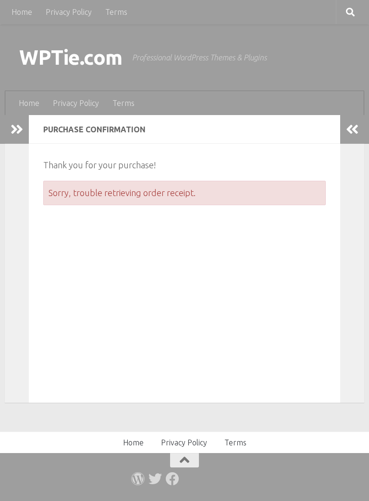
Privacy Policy (69, 12)
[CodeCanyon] (138, 479)
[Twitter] (155, 479)
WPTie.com (71, 57)
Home (22, 12)
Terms (116, 12)
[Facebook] (172, 479)
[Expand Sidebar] (17, 129)
